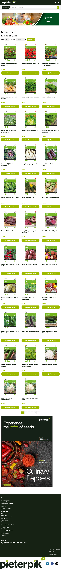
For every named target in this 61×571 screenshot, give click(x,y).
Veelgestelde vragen (6, 502)
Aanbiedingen (4, 520)
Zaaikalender (4, 529)
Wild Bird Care (4, 518)
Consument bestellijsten (7, 530)
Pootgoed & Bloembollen (7, 517)
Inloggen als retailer (6, 508)
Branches (3, 506)
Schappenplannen (5, 527)
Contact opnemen (5, 500)
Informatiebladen (5, 533)
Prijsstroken (4, 532)
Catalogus (3, 535)
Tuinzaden (3, 513)
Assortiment (5, 7)
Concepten (3, 505)
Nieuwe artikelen (5, 521)
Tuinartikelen (4, 515)
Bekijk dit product (10, 73)
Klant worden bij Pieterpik (7, 503)
